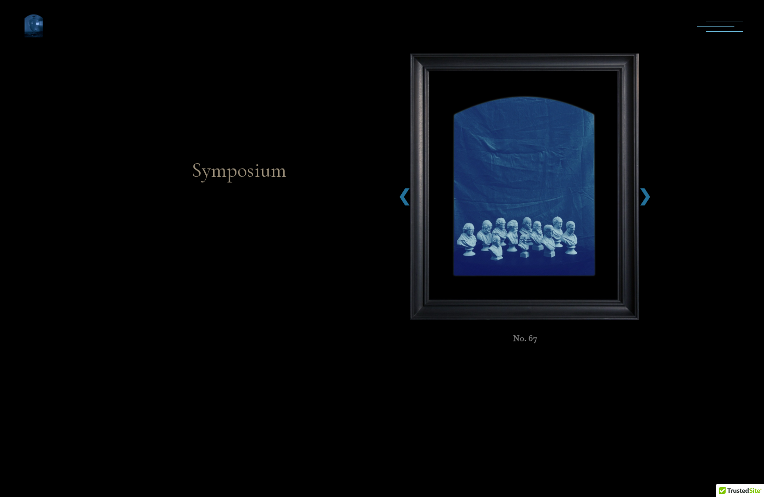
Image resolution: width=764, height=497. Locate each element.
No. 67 (525, 338)
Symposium (239, 170)
